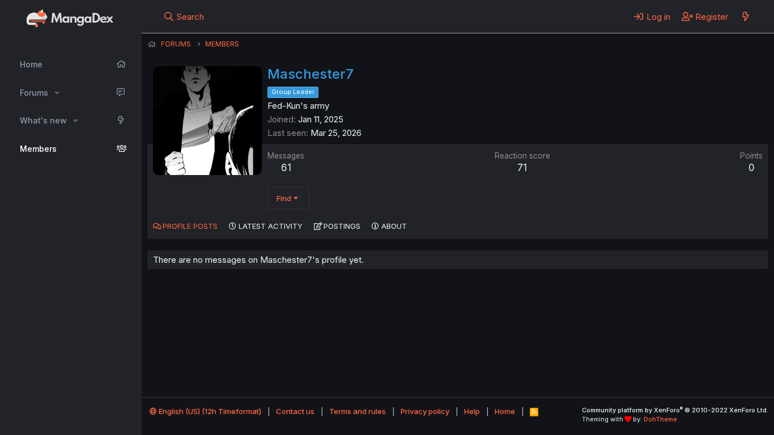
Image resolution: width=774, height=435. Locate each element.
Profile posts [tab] (190, 226)
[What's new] (745, 16)
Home (31, 64)
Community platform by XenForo (675, 410)
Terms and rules (357, 411)
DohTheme (660, 419)
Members (38, 148)
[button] (57, 93)
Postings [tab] (342, 226)
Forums (34, 92)
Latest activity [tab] (271, 226)
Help (472, 411)
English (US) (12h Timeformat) (209, 411)
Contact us (295, 411)
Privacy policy (425, 411)
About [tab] (394, 226)
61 (286, 167)
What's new (43, 120)
